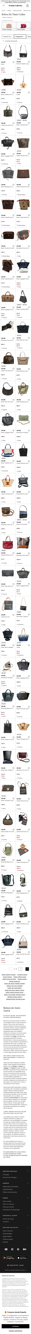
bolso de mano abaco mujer (14, 990)
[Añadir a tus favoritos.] (13, 62)
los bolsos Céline (15, 1035)
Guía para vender (8, 1207)
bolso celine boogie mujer (14, 992)
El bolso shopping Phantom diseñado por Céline (15, 1156)
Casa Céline (6, 1138)
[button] (27, 5)
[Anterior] (10, 969)
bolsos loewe (22, 979)
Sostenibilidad (7, 1234)
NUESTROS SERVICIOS (10, 1171)
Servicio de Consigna (10, 1177)
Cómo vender (7, 1201)
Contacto (6, 1222)
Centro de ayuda (8, 1219)
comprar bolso (22, 975)
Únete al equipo (8, 1239)
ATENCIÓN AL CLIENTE (10, 1215)
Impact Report (7, 1236)
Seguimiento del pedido (10, 1186)
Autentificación (8, 1189)
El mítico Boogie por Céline (12, 1154)
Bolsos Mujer (17, 10)
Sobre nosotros (8, 1231)
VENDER (5, 1198)
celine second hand (9, 979)
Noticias (5, 1242)
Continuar (15, 1326)
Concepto (6, 1175)
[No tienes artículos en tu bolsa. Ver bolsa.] (27, 5)
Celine (9, 10)
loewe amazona (14, 981)
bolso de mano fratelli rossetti (14, 983)
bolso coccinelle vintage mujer (14, 995)
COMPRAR (6, 1183)
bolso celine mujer (20, 977)
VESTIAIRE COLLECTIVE (10, 1227)
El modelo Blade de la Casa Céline (14, 1152)
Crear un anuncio (8, 1204)
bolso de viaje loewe (14, 988)
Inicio (3, 10)
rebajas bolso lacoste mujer (15, 999)
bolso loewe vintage (8, 975)
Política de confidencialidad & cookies (15, 1270)
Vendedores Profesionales (11, 1210)
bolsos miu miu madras (14, 986)
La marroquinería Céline (12, 1077)
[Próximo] (20, 969)
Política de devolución (10, 1192)
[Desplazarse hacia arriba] (27, 969)
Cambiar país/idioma (15, 1331)
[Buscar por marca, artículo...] (3, 5)
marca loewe (7, 977)
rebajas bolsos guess (14, 997)
